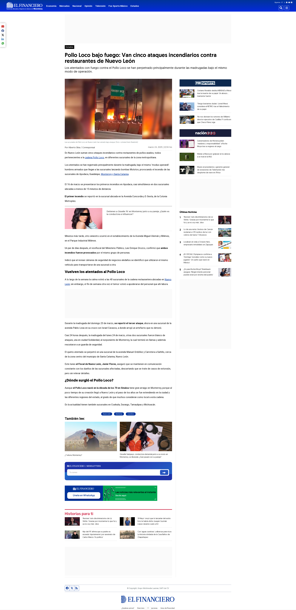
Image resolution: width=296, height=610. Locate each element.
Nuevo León (106, 414)
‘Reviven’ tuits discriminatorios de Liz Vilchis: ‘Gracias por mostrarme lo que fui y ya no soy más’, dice (100, 521)
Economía (51, 6)
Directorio (140, 608)
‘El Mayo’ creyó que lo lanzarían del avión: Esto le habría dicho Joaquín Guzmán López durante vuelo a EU (154, 521)
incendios (131, 414)
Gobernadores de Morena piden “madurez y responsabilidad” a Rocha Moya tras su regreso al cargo (212, 143)
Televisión (100, 6)
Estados (135, 6)
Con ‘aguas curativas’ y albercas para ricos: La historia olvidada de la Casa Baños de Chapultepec (155, 534)
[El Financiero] (24, 6)
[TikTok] (292, 2)
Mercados (64, 6)
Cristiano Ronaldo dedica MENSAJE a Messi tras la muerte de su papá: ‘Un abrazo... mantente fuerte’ (214, 93)
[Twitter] (285, 2)
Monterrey (119, 414)
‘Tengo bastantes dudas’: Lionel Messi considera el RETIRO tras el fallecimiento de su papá (213, 106)
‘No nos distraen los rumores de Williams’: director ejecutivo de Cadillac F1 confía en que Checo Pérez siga (214, 119)
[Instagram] (287, 2)
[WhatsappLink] (111, 493)
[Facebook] (282, 2)
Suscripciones (152, 608)
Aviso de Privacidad (167, 608)
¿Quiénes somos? (128, 608)
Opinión (88, 6)
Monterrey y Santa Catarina (115, 174)
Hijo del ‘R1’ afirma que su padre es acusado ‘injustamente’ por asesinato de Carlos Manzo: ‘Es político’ (99, 534)
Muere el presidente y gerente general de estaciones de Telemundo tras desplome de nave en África (213, 170)
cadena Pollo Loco (94, 157)
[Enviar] (164, 472)
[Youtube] (289, 2)
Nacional (77, 6)
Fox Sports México (118, 6)
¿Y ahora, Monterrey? (73, 455)
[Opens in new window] (187, 93)
